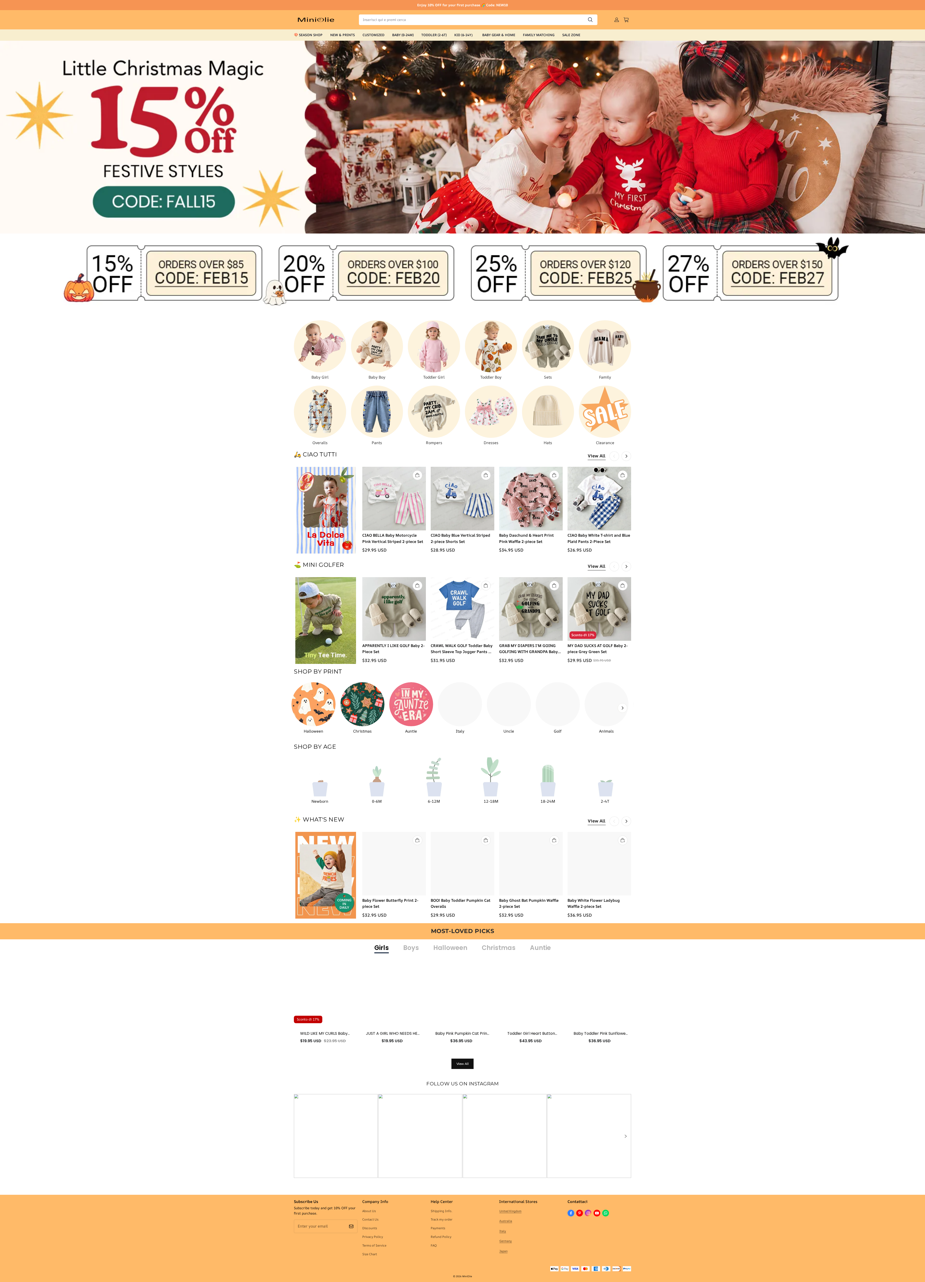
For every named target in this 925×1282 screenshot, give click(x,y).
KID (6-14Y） (464, 35)
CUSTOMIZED (373, 35)
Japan (503, 1251)
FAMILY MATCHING (539, 35)
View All (596, 456)
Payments (438, 1228)
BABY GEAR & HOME (498, 35)
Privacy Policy (372, 1237)
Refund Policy (441, 1237)
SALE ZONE (571, 35)
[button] (625, 1136)
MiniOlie (467, 1276)
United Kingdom (510, 1211)
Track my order (441, 1219)
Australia (505, 1221)
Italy (502, 1231)
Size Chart (369, 1254)
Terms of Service (374, 1245)
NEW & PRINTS (342, 35)
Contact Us (370, 1219)
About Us (369, 1211)
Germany (505, 1241)
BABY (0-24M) (403, 35)
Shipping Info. (441, 1211)
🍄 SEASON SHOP (308, 35)
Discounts (369, 1228)
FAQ (434, 1245)
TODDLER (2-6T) (434, 35)
